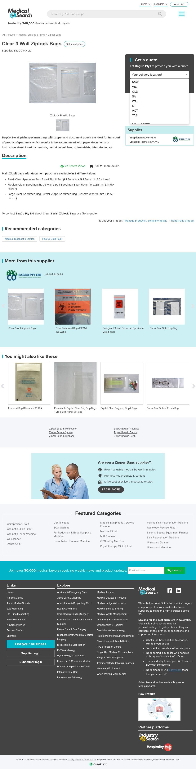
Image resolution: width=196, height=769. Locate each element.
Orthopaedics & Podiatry (110, 625)
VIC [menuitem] (134, 87)
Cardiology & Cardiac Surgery (72, 614)
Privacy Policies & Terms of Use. (82, 759)
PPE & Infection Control (109, 646)
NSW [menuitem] (135, 82)
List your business (31, 644)
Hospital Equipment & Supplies (73, 666)
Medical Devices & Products (111, 597)
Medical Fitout (108, 531)
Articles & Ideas (15, 597)
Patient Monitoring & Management (115, 635)
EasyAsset (175, 670)
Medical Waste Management (112, 614)
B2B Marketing (15, 608)
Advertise (179, 4)
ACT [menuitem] (135, 111)
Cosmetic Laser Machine (21, 534)
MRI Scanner (107, 536)
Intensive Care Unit (67, 672)
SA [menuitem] (134, 96)
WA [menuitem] (134, 101)
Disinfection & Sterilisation (71, 644)
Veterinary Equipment (108, 668)
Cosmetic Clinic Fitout (19, 529)
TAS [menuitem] (134, 115)
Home (10, 592)
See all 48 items (54, 274)
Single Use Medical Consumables (115, 652)
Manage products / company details (146, 220)
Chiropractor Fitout (18, 524)
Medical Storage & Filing (32, 34)
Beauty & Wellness (67, 608)
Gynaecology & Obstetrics (71, 655)
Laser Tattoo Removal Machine (72, 541)
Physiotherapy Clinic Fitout (116, 546)
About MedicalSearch (18, 603)
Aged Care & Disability (69, 597)
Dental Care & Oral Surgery (71, 629)
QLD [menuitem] (135, 92)
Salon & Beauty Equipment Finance (168, 532)
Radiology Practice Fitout (161, 527)
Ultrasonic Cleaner (158, 542)
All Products (8, 34)
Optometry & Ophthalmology (112, 619)
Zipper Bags (54, 34)
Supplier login (30, 653)
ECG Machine (61, 527)
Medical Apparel (105, 592)
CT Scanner (14, 539)
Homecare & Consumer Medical (74, 661)
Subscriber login (31, 662)
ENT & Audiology (66, 650)
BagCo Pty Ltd (23, 50)
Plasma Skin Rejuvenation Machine (167, 522)
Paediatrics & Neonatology (111, 630)
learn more (111, 489)
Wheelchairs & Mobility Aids (111, 674)
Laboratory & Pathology (69, 677)
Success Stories (15, 630)
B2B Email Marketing (18, 614)
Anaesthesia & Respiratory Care (74, 603)
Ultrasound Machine (159, 547)
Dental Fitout (61, 522)
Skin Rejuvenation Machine (163, 537)
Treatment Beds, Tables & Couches (115, 663)
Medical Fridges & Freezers (111, 603)
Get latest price (74, 44)
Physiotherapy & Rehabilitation (113, 641)
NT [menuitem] (134, 106)
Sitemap (11, 635)
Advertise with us (16, 625)
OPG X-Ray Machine (112, 541)
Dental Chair (14, 544)
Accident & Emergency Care (72, 592)
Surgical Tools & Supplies (110, 657)
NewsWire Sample (16, 619)
